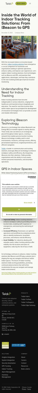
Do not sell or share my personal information (19, 214)
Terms (29, 389)
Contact (23, 363)
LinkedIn (6, 334)
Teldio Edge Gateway (28, 305)
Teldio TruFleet (26, 299)
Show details (28, 202)
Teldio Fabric (25, 296)
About (23, 357)
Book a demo (21, 3)
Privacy (24, 389)
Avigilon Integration (8, 357)
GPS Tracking (6, 366)
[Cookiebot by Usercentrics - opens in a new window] (28, 177)
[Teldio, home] (9, 3)
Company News (19, 32)
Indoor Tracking (7, 369)
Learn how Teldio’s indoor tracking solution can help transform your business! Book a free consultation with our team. (18, 273)
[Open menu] (30, 3)
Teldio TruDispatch (27, 302)
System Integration (8, 360)
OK (19, 209)
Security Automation (9, 363)
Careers (23, 360)
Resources (24, 366)
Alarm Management (8, 372)
